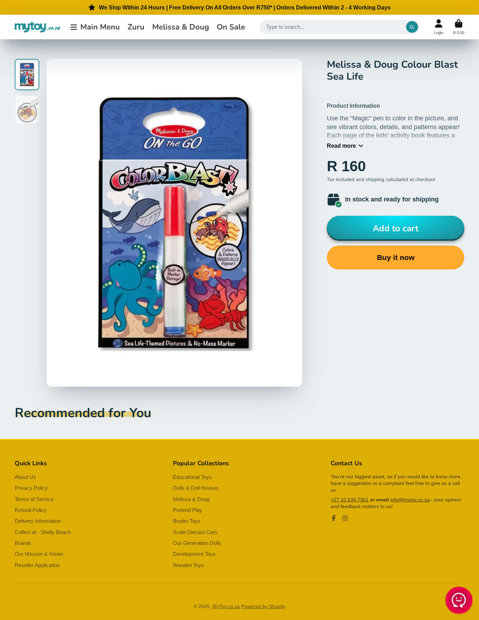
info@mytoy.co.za (410, 499)
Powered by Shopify (263, 606)
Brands (23, 543)
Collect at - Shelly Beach (43, 532)
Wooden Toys (188, 565)
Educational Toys (192, 477)
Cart (458, 26)
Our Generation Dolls (197, 543)
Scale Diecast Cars (195, 532)
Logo (37, 27)
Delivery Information (38, 521)
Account (438, 26)
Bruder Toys (187, 521)
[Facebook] (334, 518)
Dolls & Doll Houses (196, 488)
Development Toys (194, 554)
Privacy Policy (31, 488)
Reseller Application (37, 565)
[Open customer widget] (459, 601)
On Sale (231, 27)
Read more (341, 145)
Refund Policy (31, 510)
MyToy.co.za (226, 606)
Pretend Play (187, 510)
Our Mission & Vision (39, 554)
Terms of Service (34, 499)
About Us (25, 477)
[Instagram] (345, 518)
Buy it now (395, 257)
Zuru (136, 27)
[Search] (412, 27)
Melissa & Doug (180, 27)
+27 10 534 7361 (350, 499)
